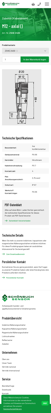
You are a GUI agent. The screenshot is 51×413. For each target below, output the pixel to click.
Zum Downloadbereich (15, 254)
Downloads (6, 389)
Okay (45, 403)
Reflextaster (7, 340)
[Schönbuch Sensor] (10, 4)
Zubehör (5, 344)
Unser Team (7, 363)
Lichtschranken (8, 336)
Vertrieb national (9, 367)
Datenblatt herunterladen (19, 220)
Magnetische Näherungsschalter (15, 332)
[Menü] (47, 4)
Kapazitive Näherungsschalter (14, 329)
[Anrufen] (41, 4)
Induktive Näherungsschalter (14, 325)
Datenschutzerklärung (12, 409)
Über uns (5, 359)
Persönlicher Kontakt (15, 278)
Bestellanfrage (8, 386)
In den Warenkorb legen (34, 59)
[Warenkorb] (35, 4)
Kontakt (5, 393)
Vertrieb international (11, 370)
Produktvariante (8, 45)
